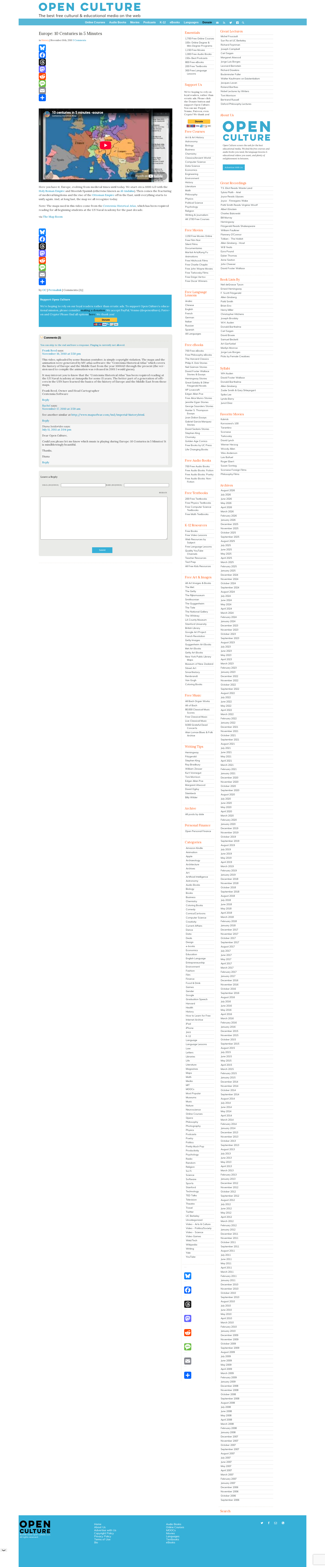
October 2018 (228, 887)
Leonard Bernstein (231, 65)
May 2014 (226, 1111)
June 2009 (226, 1360)
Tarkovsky (226, 436)
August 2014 (228, 1098)
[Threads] (105, 62)
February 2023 (229, 667)
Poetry (189, 1138)
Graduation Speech (197, 999)
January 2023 (228, 672)
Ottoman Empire (103, 195)
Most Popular (193, 1093)
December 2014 (229, 1081)
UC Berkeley (192, 1215)
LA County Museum (196, 619)
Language (191, 1040)
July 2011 (226, 1254)
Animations (191, 256)
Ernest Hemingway (231, 288)
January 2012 (228, 1229)
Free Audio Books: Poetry (199, 474)
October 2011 (228, 1242)
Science (190, 1175)
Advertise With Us (234, 167)
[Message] (105, 83)
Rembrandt (191, 676)
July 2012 (226, 1204)
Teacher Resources (195, 557)
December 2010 (229, 1284)
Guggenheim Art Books (198, 644)
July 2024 (226, 595)
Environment (192, 178)
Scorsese (226, 431)
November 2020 (229, 781)
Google (190, 995)
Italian (188, 321)
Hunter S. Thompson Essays (196, 412)
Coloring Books (193, 684)
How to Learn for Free (198, 1015)
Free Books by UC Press (198, 445)
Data (188, 933)
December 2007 (229, 1436)
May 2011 (226, 1263)
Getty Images (192, 640)
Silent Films (191, 244)
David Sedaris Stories (197, 429)
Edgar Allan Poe (194, 393)
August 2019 (228, 845)
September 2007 (230, 1449)
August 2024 (228, 591)
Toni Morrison (192, 776)
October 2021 (228, 735)
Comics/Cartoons (195, 913)
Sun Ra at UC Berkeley (233, 40)
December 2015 (229, 1031)
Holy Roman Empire (52, 191)
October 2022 (228, 684)
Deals (189, 938)
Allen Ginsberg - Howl (233, 242)
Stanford (191, 1187)
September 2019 (230, 840)
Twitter (190, 1211)
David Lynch (227, 440)
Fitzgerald (191, 756)
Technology (192, 1191)
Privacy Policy (102, 1536)
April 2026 (226, 507)
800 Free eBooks (194, 62)
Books (189, 893)
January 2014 (228, 1128)
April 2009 (226, 1368)
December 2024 (229, 574)
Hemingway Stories (196, 378)
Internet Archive (194, 1019)
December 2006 (229, 1487)
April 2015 (226, 1064)
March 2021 (227, 764)
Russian (189, 325)
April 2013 (226, 1166)
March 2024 (227, 612)
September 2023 (230, 638)
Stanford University (196, 624)
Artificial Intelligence (197, 876)
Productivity (192, 1150)
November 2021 (229, 731)
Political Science (194, 202)
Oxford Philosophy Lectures (236, 103)
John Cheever (228, 264)
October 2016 (228, 988)
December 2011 (229, 1233)
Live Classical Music (196, 720)
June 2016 (226, 1005)
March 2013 (227, 1170)
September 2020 (230, 790)
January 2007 (228, 1483)
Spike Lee (226, 394)
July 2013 (226, 1153)
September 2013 (230, 1145)
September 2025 (230, 536)
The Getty (190, 591)
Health (189, 1007)
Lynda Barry (227, 398)
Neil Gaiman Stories (196, 367)
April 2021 (226, 760)
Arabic (188, 301)
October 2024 (228, 583)
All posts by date (194, 814)
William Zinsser (193, 768)
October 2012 (228, 1191)
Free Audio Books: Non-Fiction (198, 480)
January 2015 (228, 1077)
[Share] (105, 97)
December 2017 (229, 929)
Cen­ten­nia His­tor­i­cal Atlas (119, 205)
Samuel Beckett (229, 339)
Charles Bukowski (230, 213)
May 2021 (226, 756)
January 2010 (228, 1330)
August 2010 (228, 1301)
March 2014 (227, 1119)
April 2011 (226, 1267)
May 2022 (226, 705)
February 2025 (229, 566)
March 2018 (227, 917)
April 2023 (226, 659)
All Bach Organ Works (197, 701)
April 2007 (226, 1470)
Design (189, 942)
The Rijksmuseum (195, 595)
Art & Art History (194, 137)
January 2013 (228, 1178)
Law (188, 1048)
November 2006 (229, 1491)
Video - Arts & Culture (198, 1224)
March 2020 (227, 815)
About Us (100, 1527)
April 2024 (226, 608)
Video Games (193, 1236)
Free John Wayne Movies (199, 268)
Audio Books (193, 884)
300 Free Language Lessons (196, 72)
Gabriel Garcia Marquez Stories (198, 423)
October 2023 (228, 633)
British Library (192, 628)
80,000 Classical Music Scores (197, 711)
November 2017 (229, 933)
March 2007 (227, 1474)
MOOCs (190, 1089)
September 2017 (230, 942)
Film (188, 974)
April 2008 (226, 1419)
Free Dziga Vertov (195, 276)
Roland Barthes (229, 87)
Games (190, 987)
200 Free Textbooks (196, 66)
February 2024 (229, 617)
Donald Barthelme (231, 326)
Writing (190, 1248)
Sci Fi (189, 1170)
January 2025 (228, 570)
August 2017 (228, 946)
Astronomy (191, 141)
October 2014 (228, 1090)
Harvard (190, 1003)
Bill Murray (226, 217)
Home (97, 1524)
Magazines (192, 1068)
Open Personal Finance (198, 831)
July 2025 (226, 545)
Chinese (189, 305)
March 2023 (227, 663)
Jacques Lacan (229, 82)
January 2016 (228, 1026)
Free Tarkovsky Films (196, 272)
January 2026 (228, 519)
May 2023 (226, 655)
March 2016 (227, 1018)
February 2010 (229, 1326)
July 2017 (226, 950)
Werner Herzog (229, 444)
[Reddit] (105, 76)
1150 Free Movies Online (198, 236)
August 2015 (228, 1047)
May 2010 (226, 1314)
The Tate (190, 607)
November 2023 (229, 629)
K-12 (188, 1036)
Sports (189, 1183)
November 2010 (229, 1288)
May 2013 (226, 1162)
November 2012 (229, 1187)
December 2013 (229, 1132)
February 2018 (229, 921)
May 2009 (226, 1364)
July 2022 (226, 697)
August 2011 (228, 1250)
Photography (193, 1126)
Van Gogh (190, 680)
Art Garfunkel (228, 343)
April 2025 (226, 557)
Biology (189, 145)
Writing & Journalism (196, 214)
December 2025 (229, 524)
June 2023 (226, 650)
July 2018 (226, 900)
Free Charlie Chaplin (196, 264)
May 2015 (226, 1060)
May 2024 (226, 604)
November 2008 (229, 1390)
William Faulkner (230, 230)
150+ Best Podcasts (196, 58)
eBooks (170, 1542)
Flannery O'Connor (231, 234)
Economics (191, 170)
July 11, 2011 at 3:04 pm (56, 429)
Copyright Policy (104, 1533)
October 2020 (228, 786)
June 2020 (226, 802)
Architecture (192, 864)
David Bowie (228, 335)
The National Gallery (196, 611)
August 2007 (228, 1453)
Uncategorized (194, 1219)
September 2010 (230, 1297)
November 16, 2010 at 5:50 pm (61, 353)
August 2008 (228, 1402)
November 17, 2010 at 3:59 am (61, 408)
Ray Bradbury (192, 764)
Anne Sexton (228, 259)
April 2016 (226, 1014)
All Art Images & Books (198, 583)
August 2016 (228, 997)
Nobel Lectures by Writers (235, 91)
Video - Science (194, 1232)
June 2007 (226, 1461)
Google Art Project (195, 632)
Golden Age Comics (196, 441)
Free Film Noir (193, 240)
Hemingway (192, 752)
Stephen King (192, 433)
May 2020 (226, 807)
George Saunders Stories (199, 406)
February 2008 (229, 1428)
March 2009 (227, 1373)
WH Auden (227, 373)
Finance (190, 978)
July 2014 (226, 1102)
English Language (196, 958)
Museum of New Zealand (199, 663)
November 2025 (229, 528)
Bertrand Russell (230, 99)
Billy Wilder (191, 797)
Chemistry (190, 153)
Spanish (189, 329)
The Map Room (53, 216)
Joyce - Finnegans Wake (234, 200)
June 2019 (226, 853)
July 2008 (226, 1407)
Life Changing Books (196, 449)
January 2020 (228, 824)
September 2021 (230, 739)
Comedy (190, 909)
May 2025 (226, 553)
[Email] (105, 90)
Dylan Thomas (229, 255)
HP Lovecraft (192, 389)
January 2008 (228, 1432)
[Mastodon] (105, 69)
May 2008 (226, 1415)
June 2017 (226, 955)
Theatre (190, 1203)
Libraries (190, 1056)
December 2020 (229, 777)
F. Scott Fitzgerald (231, 293)
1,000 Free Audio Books (198, 54)
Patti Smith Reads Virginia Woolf (239, 204)
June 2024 (226, 600)
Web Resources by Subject (195, 541)
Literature (190, 186)
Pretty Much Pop (195, 1146)
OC (44, 290)
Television (191, 1199)
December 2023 (229, 625)
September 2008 (230, 1398)
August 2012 (228, 1200)
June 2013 (226, 1157)
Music (189, 1101)
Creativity (191, 921)
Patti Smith (227, 301)
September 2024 (230, 587)
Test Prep (190, 562)
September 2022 (230, 688)
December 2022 (229, 676)
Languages (172, 1536)
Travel (189, 1207)
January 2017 (228, 976)
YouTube (191, 1256)
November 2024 (229, 579)
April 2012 (226, 1216)
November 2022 (229, 680)
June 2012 (226, 1208)
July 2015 (226, 1052)
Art (187, 872)
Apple (189, 856)
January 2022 (228, 722)
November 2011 (229, 1238)
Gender (190, 991)
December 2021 (229, 726)
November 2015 (229, 1035)
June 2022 (226, 701)
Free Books (191, 531)
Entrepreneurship (195, 962)
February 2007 (229, 1478)
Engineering (191, 174)
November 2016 (229, 984)
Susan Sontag (229, 465)
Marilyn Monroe (229, 347)
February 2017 (229, 971)
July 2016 (226, 1001)
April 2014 (226, 1115)
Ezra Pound (227, 251)
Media (189, 1081)
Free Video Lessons (196, 535)
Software (191, 1179)
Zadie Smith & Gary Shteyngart (238, 390)
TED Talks (191, 1195)
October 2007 (228, 1445)
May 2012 (226, 1212)
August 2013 (228, 1149)
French (189, 313)
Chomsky (190, 437)
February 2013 (229, 1174)
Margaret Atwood (195, 785)
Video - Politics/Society (198, 1228)
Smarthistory (192, 672)
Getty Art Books (194, 652)
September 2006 (230, 1499)
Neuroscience (193, 1109)
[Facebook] (105, 55)
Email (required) (50, 485)
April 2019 (226, 862)
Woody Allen (228, 448)
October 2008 (228, 1394)
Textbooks (172, 1539)
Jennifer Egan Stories (197, 402)
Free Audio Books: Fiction (199, 470)
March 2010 (227, 1322)
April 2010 (226, 1318)
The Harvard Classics (197, 358)
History (189, 182)
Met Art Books (193, 648)
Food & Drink (193, 983)
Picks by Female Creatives (235, 356)
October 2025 (228, 532)
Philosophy (191, 194)
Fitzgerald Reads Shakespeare (238, 226)
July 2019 (226, 849)
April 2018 (226, 912)
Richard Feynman (230, 44)
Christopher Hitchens (232, 314)
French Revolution (195, 636)
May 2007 (226, 1466)
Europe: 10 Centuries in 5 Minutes (70, 33)
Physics (189, 198)
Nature (189, 1105)
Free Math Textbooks (197, 514)
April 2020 (226, 811)
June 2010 (226, 1309)
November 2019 (229, 832)
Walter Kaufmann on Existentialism (240, 78)
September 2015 (230, 1043)
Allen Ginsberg (229, 297)
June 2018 (226, 904)
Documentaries (193, 248)
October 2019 (228, 836)
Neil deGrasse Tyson (232, 284)
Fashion (190, 970)
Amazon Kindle (194, 848)
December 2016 (229, 980)
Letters (189, 1052)
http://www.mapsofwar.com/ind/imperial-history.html (107, 414)
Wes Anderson (229, 453)
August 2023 (228, 642)
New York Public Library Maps (198, 658)
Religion (189, 210)
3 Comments (79, 40)
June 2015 (226, 1056)
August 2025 (228, 541)
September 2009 (230, 1347)
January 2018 (228, 925)
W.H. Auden (227, 322)
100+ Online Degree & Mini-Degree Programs (198, 44)
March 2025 (227, 562)
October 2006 (228, 1495)
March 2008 (227, 1423)
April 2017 (226, 963)
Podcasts (191, 1134)
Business (190, 149)
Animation (191, 852)
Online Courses (194, 1113)
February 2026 (229, 515)
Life (188, 1060)
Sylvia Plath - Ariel (231, 192)
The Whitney (192, 615)
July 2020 (226, 798)
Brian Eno (226, 305)
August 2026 (228, 490)
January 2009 (228, 1381)
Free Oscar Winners (196, 281)
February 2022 (229, 718)
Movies (170, 1533)
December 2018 (229, 878)
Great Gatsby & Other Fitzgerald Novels (197, 384)
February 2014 (229, 1123)
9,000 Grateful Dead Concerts (196, 726)
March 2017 (227, 967)
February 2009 (229, 1377)
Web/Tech (191, 1240)
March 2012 (227, 1221)
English (189, 309)
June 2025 (226, 549)
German (189, 317)
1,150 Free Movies (195, 50)
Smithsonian (192, 599)
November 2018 (229, 883)
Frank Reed (49, 350)
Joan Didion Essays (196, 417)
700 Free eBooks (194, 350)
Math (188, 190)
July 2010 (226, 1305)
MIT (188, 1085)
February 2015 (229, 1073)
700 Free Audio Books (197, 466)
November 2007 (229, 1440)
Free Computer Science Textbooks (198, 508)
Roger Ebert (227, 461)
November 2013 (229, 1136)
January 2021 (228, 773)
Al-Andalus (127, 191)
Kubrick (225, 419)
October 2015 (228, 1039)
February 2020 (229, 819)
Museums (191, 1097)
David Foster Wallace (233, 268)
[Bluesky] (105, 48)
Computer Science (195, 161)
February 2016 (229, 1022)
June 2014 (226, 1107)
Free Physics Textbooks (198, 502)
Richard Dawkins (230, 70)
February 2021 (229, 769)
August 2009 (228, 1352)
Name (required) (114, 485)
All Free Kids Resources (198, 566)
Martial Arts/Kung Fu (196, 252)
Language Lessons (196, 1044)
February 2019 (229, 870)
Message (163, 493)
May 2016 (226, 1009)
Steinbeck (190, 793)
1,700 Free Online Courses (199, 38)
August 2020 (228, 794)
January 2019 (228, 874)
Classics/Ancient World (198, 157)
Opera (189, 1117)
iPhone (189, 1028)
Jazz (188, 1032)
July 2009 (226, 1356)
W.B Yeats (226, 247)
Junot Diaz (226, 403)
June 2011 (226, 1259)
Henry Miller (227, 309)
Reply (45, 399)
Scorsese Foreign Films (233, 469)
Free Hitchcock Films (196, 260)
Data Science (192, 165)
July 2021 (226, 748)
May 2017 (226, 959)
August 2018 (228, 895)
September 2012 (230, 1195)
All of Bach (191, 705)
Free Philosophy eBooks (198, 354)
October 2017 (228, 938)
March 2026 (227, 511)
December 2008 (229, 1385)
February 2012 (229, 1225)
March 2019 (227, 866)
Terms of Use (102, 1539)
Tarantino (226, 427)
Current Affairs (194, 925)
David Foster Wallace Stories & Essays (197, 373)
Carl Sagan (227, 53)
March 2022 (227, 714)
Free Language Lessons (198, 546)
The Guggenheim (194, 603)
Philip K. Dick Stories (196, 362)
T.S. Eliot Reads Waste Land (236, 188)
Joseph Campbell (230, 49)
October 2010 (228, 1292)
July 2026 (226, 494)
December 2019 (229, 828)
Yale (188, 1252)
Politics (190, 1142)
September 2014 (230, 1094)
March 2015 (227, 1069)
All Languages (193, 333)
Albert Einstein (229, 209)
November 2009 (229, 1339)
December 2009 (229, 1335)
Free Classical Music (196, 716)
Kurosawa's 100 (230, 423)
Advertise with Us (105, 1530)
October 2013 (228, 1140)
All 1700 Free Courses (197, 219)
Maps (189, 1072)
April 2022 (226, 710)
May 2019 (226, 857)
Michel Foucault (229, 36)
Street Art (190, 668)
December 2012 (229, 1183)
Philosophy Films (230, 474)
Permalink (54, 290)
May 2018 (226, 908)
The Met (189, 587)
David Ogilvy (192, 789)
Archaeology (193, 860)
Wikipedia (191, 1244)
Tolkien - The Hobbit (232, 238)
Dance (189, 929)
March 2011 (227, 1271)
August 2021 (228, 743)
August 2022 (228, 693)
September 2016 (230, 993)
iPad (188, 1023)
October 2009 (228, 1343)
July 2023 (226, 646)
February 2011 (229, 1276)
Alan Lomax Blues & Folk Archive (199, 734)
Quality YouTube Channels (194, 552)
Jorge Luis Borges (230, 61)
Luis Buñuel (227, 457)
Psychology (191, 206)
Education (191, 954)
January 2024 (228, 621)
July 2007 (226, 1457)
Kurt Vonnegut (193, 772)
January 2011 (228, 1280)
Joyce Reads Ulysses (232, 196)
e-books (190, 946)
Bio (96, 1542)
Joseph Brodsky (229, 318)
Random (191, 1162)
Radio (189, 1158)
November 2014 (229, 1085)
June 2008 (226, 1411)
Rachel (46, 405)
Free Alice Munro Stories (198, 398)
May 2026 (226, 503)
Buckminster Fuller (231, 74)
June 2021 (226, 752)
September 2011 (230, 1246)
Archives (190, 868)
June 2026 (226, 498)
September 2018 (230, 891)
